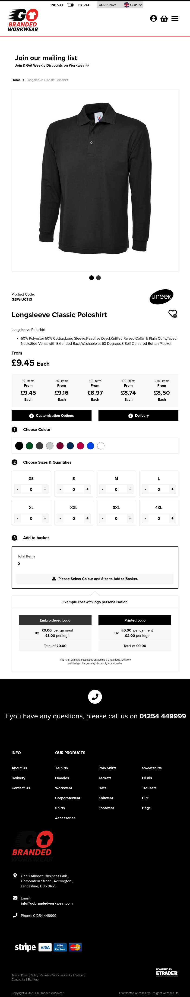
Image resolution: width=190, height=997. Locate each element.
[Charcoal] (39, 445)
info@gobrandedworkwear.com (47, 903)
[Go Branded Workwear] (23, 20)
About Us (19, 768)
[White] (100, 445)
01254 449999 (162, 716)
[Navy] (70, 445)
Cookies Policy (49, 975)
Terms (15, 975)
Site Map (33, 979)
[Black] (19, 445)
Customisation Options (54, 415)
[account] (153, 18)
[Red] (80, 445)
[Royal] (90, 445)
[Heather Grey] (49, 445)
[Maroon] (60, 445)
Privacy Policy (29, 975)
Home (16, 79)
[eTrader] (167, 972)
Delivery (141, 415)
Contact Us (21, 788)
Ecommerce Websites (132, 993)
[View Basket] (163, 18)
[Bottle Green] (29, 445)
